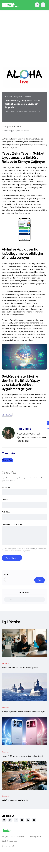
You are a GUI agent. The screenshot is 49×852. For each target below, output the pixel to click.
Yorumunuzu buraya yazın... (12, 524)
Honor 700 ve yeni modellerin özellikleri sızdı (23, 756)
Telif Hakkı (21, 836)
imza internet (9, 846)
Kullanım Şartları (34, 836)
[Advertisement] (24, 35)
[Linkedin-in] (28, 820)
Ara (6, 574)
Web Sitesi (6, 512)
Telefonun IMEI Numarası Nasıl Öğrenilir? (20, 667)
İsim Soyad (6, 487)
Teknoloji (16, 126)
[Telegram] (22, 820)
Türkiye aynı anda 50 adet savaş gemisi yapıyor (24, 711)
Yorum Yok (8, 116)
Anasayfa (6, 126)
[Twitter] (4, 820)
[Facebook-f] (16, 820)
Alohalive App (20, 115)
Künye (12, 836)
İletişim (5, 836)
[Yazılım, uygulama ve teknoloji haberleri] (10, 4)
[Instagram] (10, 820)
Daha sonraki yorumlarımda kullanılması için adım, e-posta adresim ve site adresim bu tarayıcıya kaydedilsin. (25, 550)
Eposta (5, 499)
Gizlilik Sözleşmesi (9, 841)
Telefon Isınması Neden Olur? (16, 800)
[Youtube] (34, 820)
